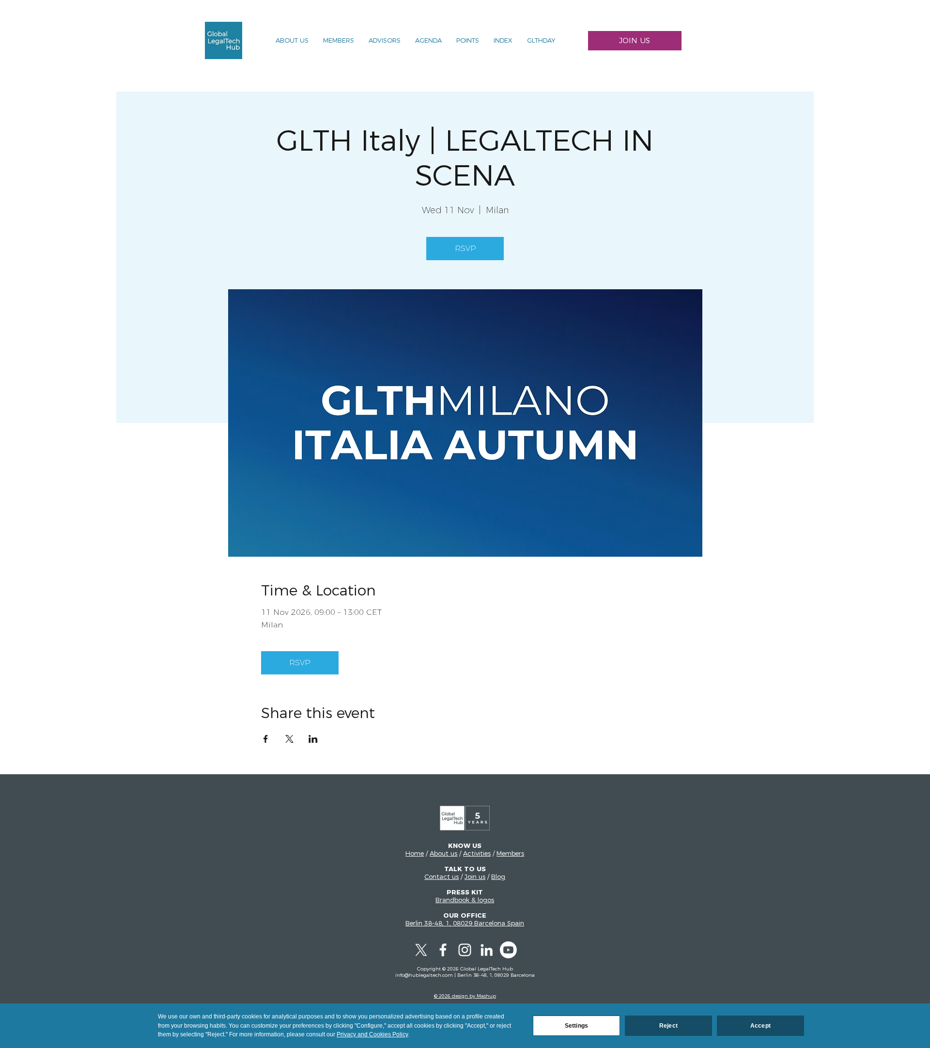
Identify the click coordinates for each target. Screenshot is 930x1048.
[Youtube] (508, 949)
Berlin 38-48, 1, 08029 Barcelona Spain (464, 923)
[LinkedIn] (486, 949)
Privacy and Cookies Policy (372, 1034)
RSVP (465, 248)
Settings (576, 1025)
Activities (477, 853)
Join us (475, 876)
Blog (498, 876)
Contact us (441, 876)
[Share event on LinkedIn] (313, 739)
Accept (760, 1025)
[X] (421, 949)
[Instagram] (464, 949)
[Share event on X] (289, 739)
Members (510, 853)
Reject (668, 1025)
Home (414, 853)
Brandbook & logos (464, 900)
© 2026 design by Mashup (465, 996)
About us (443, 853)
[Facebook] (442, 949)
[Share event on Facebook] (265, 739)
